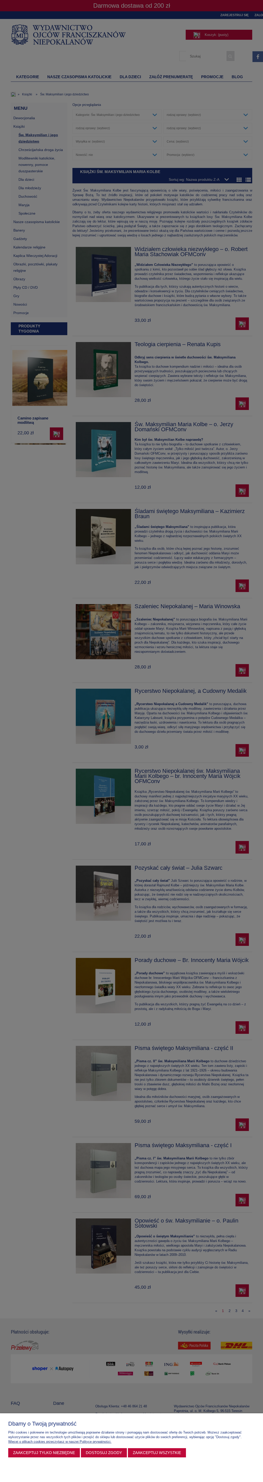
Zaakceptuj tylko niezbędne (44, 1452)
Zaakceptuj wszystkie (157, 1452)
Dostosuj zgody (104, 1452)
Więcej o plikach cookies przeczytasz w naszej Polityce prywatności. (59, 1442)
